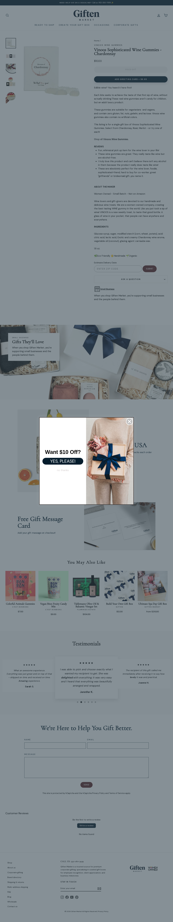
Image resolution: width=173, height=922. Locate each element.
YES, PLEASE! (63, 461)
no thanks (63, 470)
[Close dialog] (129, 421)
